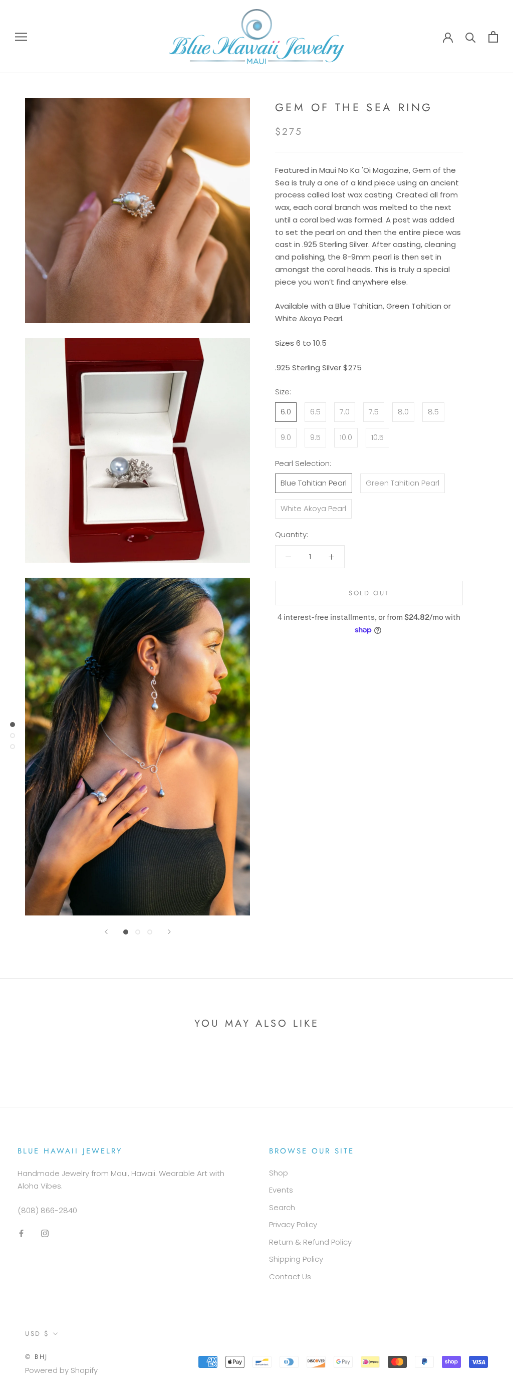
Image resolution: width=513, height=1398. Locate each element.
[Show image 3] (149, 932)
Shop (278, 1173)
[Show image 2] (137, 932)
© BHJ (36, 1356)
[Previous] (106, 931)
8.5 (433, 411)
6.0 (286, 411)
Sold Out (369, 593)
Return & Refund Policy (310, 1242)
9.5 (315, 437)
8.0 (403, 411)
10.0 (346, 437)
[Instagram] (45, 1233)
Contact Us (290, 1276)
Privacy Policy (293, 1224)
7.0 (345, 411)
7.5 (374, 411)
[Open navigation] (21, 36)
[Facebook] (21, 1233)
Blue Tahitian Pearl (314, 483)
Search (282, 1207)
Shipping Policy (296, 1259)
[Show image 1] (125, 932)
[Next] (169, 931)
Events (281, 1190)
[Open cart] (493, 37)
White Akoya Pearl (313, 508)
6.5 (315, 411)
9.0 (286, 437)
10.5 (377, 437)
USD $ (37, 1333)
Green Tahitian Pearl (402, 483)
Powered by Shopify (61, 1370)
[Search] (470, 37)
